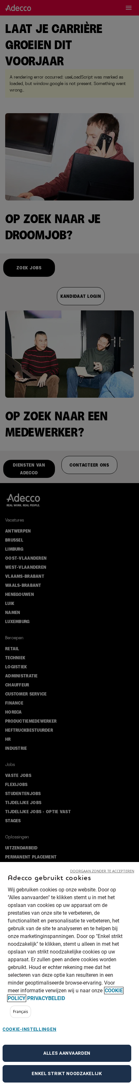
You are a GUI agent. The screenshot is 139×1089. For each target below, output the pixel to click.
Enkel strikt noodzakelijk (67, 1073)
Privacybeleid (46, 998)
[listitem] (20, 1012)
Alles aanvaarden (67, 1053)
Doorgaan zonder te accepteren (102, 870)
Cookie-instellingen (29, 1029)
